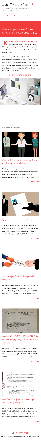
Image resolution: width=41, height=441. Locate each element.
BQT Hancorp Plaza (15, 4)
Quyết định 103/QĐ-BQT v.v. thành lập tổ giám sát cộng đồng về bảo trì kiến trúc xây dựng (20, 339)
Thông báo (17, 16)
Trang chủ (5, 16)
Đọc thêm (35, 182)
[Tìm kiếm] (32, 3)
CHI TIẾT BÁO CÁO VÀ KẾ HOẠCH (20, 75)
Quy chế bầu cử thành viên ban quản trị (19, 219)
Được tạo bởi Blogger (21, 433)
